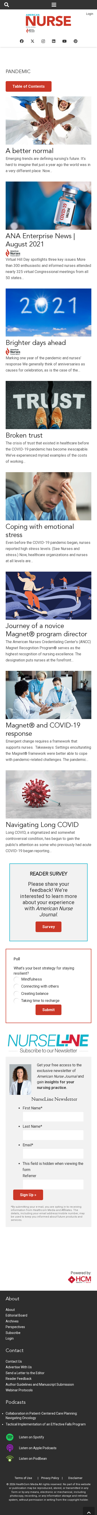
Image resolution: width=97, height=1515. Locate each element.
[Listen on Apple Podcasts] (12, 1448)
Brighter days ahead (36, 343)
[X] (32, 41)
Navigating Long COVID (42, 825)
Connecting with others (40, 986)
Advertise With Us (19, 1367)
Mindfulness (31, 979)
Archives (12, 1321)
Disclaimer (75, 1478)
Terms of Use (23, 1478)
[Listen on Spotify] (12, 1437)
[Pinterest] (75, 41)
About (10, 1310)
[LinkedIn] (53, 41)
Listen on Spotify (31, 1437)
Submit (48, 1010)
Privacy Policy (50, 1478)
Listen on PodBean (33, 1458)
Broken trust (24, 435)
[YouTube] (64, 41)
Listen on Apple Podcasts (38, 1448)
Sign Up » (28, 1195)
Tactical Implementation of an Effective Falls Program (46, 1424)
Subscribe (13, 1333)
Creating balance (34, 993)
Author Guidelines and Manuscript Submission (40, 1384)
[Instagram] (43, 41)
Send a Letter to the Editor (25, 1373)
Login (89, 14)
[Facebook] (22, 41)
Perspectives (15, 1327)
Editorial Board (16, 1315)
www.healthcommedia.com (69, 1288)
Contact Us (14, 1361)
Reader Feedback (19, 1379)
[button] (6, 4)
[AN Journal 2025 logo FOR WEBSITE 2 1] (48, 25)
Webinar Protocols (19, 1390)
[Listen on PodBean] (12, 1458)
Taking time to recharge (40, 1000)
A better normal (30, 151)
